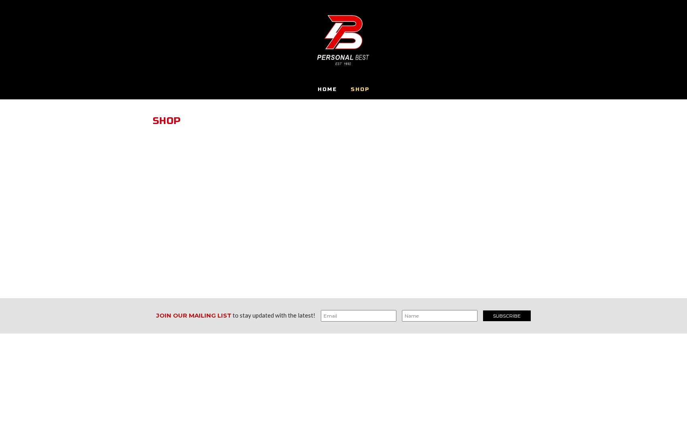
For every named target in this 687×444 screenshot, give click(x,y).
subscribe (507, 316)
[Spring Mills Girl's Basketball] (343, 39)
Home (327, 89)
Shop (360, 89)
